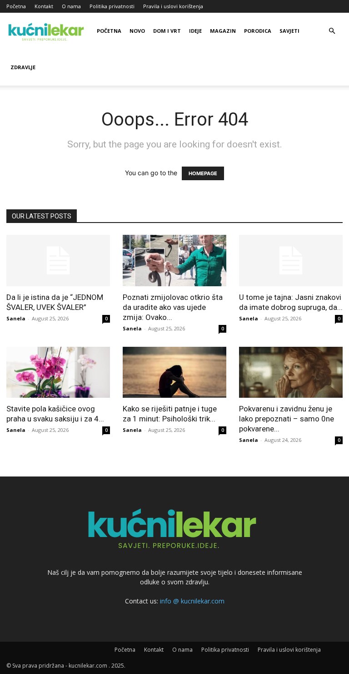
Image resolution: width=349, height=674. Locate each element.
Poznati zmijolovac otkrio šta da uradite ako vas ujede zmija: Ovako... (173, 307)
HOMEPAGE (203, 173)
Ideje (195, 30)
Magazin (223, 30)
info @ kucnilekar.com (192, 601)
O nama (71, 6)
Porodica (257, 30)
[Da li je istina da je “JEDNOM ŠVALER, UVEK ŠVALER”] (58, 260)
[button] (332, 31)
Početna (16, 6)
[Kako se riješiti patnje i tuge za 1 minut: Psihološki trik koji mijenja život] (174, 372)
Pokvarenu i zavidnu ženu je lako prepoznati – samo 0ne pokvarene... (286, 418)
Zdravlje (22, 67)
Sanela (15, 318)
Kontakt (44, 6)
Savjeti (289, 30)
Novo (137, 30)
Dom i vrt (167, 30)
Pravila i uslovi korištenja (173, 6)
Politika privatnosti (112, 6)
